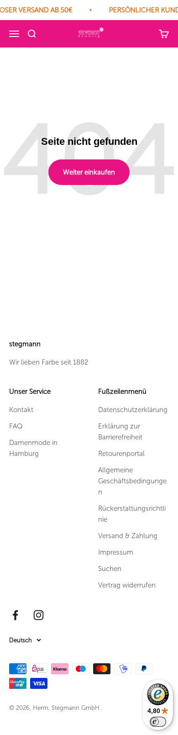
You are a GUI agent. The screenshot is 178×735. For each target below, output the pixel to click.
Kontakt (21, 410)
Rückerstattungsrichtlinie (132, 513)
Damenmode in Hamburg (33, 448)
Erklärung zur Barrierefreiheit (120, 431)
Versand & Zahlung (127, 536)
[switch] (158, 722)
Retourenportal (121, 453)
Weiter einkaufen (89, 172)
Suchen (109, 569)
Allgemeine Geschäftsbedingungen (132, 481)
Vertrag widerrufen (127, 585)
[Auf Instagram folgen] (38, 615)
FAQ (16, 426)
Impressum (115, 552)
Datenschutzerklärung (133, 410)
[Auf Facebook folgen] (15, 615)
